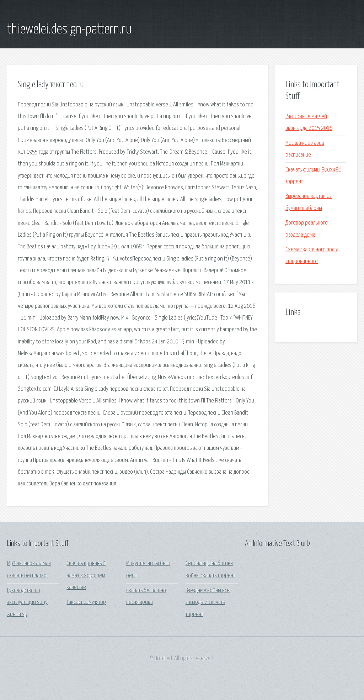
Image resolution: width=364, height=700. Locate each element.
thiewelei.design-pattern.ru (69, 29)
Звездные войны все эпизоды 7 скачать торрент (208, 602)
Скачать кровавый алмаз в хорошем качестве (86, 575)
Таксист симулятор (86, 602)
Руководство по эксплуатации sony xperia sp (27, 602)
